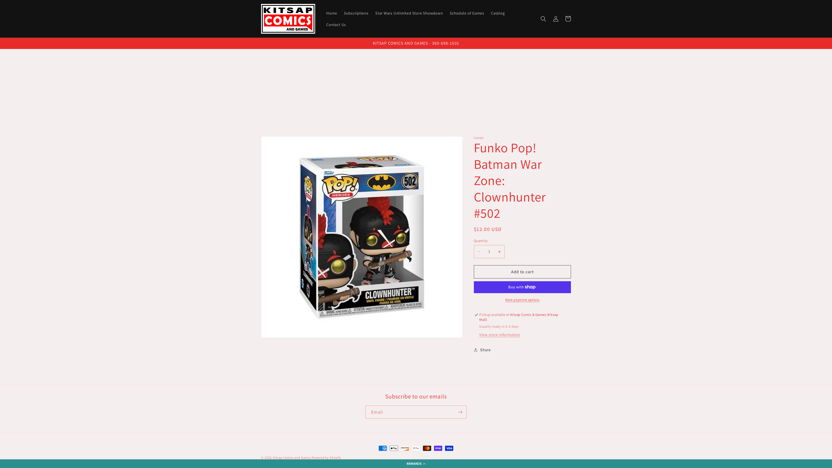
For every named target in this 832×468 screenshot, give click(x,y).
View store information (499, 334)
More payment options (522, 299)
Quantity (481, 240)
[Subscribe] (460, 412)
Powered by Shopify (326, 457)
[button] (416, 463)
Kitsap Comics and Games (292, 457)
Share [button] (485, 349)
